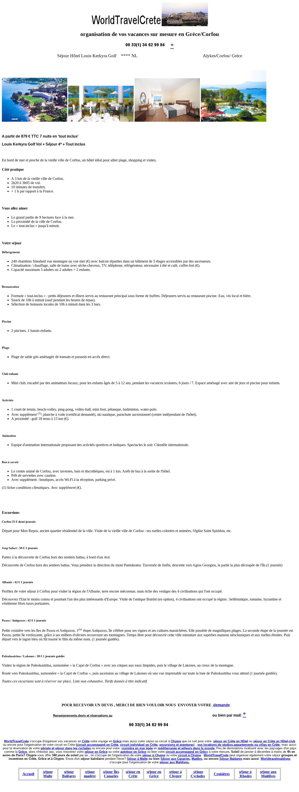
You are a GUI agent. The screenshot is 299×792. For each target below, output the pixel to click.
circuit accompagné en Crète (97, 744)
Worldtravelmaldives (275, 758)
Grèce (117, 741)
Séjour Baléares (230, 758)
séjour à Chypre (153, 755)
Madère (197, 758)
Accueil (28, 774)
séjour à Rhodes (245, 774)
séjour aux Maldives (268, 774)
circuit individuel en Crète (138, 744)
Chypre (176, 741)
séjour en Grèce (96, 751)
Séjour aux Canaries (175, 758)
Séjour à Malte (137, 758)
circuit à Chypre (189, 755)
